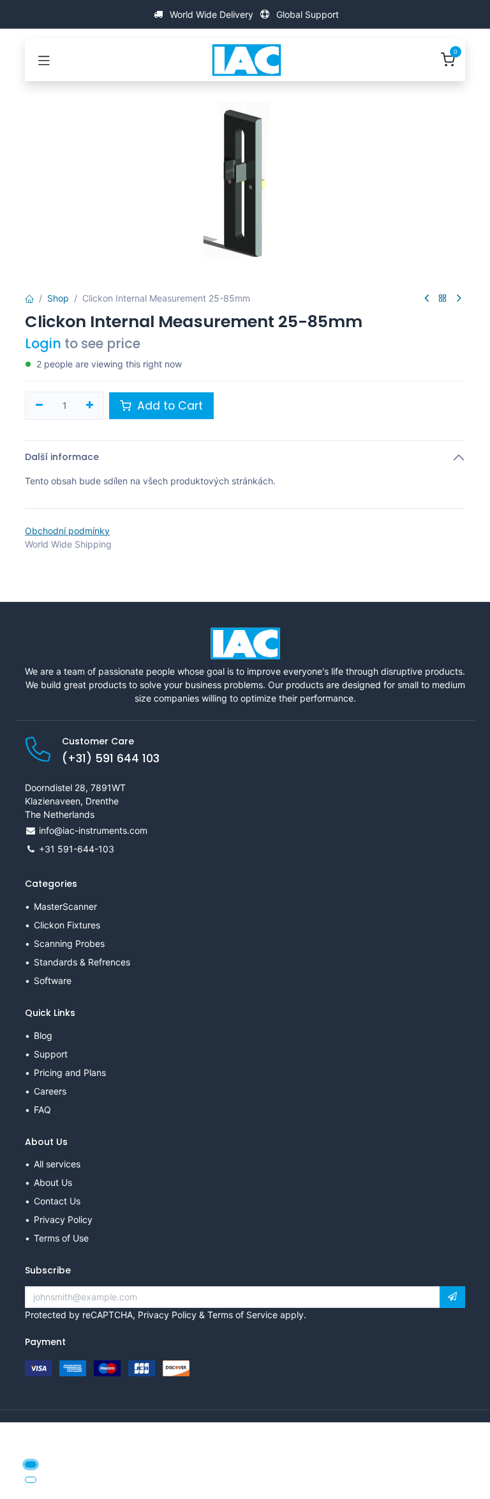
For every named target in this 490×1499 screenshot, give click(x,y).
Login (43, 343)
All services (57, 1163)
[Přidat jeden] (90, 405)
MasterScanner (65, 906)
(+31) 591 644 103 (111, 758)
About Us (53, 1182)
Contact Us (57, 1200)
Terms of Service (242, 1314)
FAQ (42, 1109)
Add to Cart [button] (168, 405)
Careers (50, 1091)
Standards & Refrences (82, 962)
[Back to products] (442, 298)
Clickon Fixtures (67, 924)
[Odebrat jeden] (39, 405)
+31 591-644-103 (76, 848)
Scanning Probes (69, 943)
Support (51, 1054)
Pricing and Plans (70, 1072)
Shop (58, 298)
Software (52, 980)
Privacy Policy (63, 1219)
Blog (43, 1035)
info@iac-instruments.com (93, 830)
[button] (452, 1297)
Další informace (62, 456)
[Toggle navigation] (44, 60)
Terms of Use (61, 1238)
